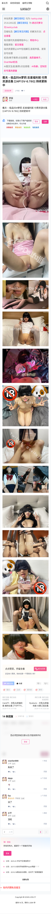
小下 (10, 813)
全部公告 (25, 880)
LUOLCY (32, 897)
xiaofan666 (13, 761)
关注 (36, 99)
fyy (9, 796)
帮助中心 (34, 40)
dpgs (10, 778)
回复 (45, 772)
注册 (45, 122)
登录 (36, 122)
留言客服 (19, 44)
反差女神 (8, 91)
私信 (45, 99)
